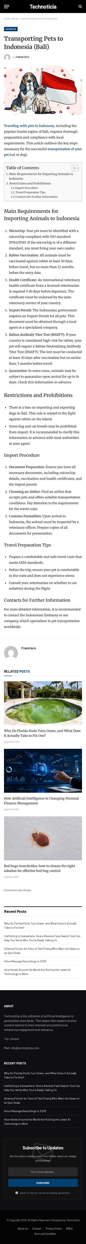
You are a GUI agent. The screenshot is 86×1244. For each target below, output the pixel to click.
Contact (36, 1228)
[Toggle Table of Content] (73, 168)
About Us (23, 1228)
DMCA (69, 1228)
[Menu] (6, 6)
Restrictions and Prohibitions (30, 183)
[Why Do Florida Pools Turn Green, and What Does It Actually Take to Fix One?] (43, 703)
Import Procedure (26, 188)
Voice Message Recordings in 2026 (25, 961)
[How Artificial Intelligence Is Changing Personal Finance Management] (43, 771)
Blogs (15, 18)
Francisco (22, 57)
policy (54, 1192)
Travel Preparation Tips (30, 192)
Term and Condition (45, 1233)
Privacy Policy (54, 1228)
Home (7, 18)
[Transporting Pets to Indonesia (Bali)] (43, 91)
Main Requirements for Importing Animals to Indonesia (41, 176)
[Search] (80, 6)
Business (11, 29)
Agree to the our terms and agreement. (45, 1192)
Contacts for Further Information (36, 196)
